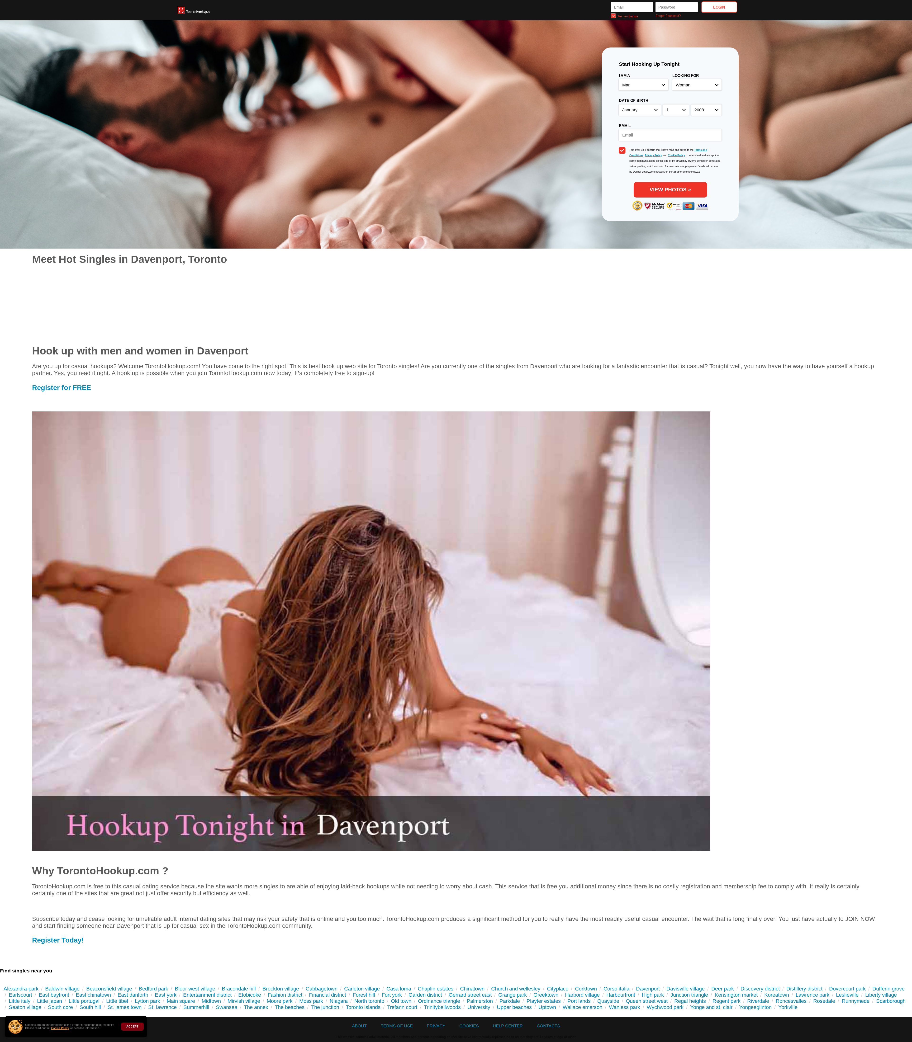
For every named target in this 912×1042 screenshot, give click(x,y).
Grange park (512, 995)
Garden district (425, 995)
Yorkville (788, 1007)
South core (60, 1007)
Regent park (726, 1001)
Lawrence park (812, 995)
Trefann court (402, 1007)
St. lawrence (162, 1007)
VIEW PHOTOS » (670, 190)
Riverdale (758, 1001)
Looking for (685, 76)
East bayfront (54, 995)
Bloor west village (195, 989)
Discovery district (760, 989)
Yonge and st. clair (711, 1007)
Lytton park (147, 1001)
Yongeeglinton (755, 1007)
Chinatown (472, 989)
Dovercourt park (847, 989)
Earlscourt (20, 995)
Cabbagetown (321, 989)
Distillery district (804, 989)
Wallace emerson (582, 1007)
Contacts (548, 1025)
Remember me (627, 16)
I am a (624, 76)
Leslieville (847, 995)
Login (719, 7)
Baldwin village (62, 989)
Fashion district (285, 995)
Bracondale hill (239, 989)
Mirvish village (244, 1001)
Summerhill (196, 1007)
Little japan (49, 1001)
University (478, 1007)
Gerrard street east (470, 995)
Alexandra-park (21, 989)
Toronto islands (363, 1007)
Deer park (722, 989)
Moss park (311, 1001)
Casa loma (398, 989)
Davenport (648, 989)
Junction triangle (689, 995)
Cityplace (557, 989)
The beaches (289, 1007)
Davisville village (685, 989)
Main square (181, 1001)
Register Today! (58, 940)
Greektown (545, 995)
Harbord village (582, 995)
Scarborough (891, 1001)
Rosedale (824, 1001)
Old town (401, 1001)
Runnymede (855, 1001)
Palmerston (480, 1001)
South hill (90, 1007)
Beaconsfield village (109, 989)
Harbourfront (620, 995)
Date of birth (633, 101)
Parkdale (509, 1001)
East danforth (133, 995)
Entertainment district (207, 995)
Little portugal (84, 1001)
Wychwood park (665, 1007)
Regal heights (690, 1001)
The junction (325, 1007)
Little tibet (117, 1001)
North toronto (369, 1001)
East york (165, 995)
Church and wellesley (515, 989)
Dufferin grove (888, 989)
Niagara (339, 1001)
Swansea (226, 1007)
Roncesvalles (791, 1001)
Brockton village (280, 989)
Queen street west (647, 1001)
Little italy (19, 1001)
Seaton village (25, 1007)
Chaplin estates (435, 989)
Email (625, 126)
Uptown (547, 1007)
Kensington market (736, 995)
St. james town (125, 1007)
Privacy (436, 1025)
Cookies (469, 1025)
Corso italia (616, 989)
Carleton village (362, 989)
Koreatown (776, 995)
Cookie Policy (60, 1028)
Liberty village (881, 995)
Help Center (508, 1025)
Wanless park (624, 1007)
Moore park (280, 1001)
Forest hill (364, 995)
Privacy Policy (653, 155)
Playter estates (544, 1001)
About (359, 1025)
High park (653, 995)
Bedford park (153, 989)
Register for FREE (61, 387)
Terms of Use (397, 1025)
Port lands (579, 1001)
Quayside (608, 1001)
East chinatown (93, 995)
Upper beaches (514, 1007)
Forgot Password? (668, 16)
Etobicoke (249, 995)
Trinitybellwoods (442, 1007)
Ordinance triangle (439, 1001)
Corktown (586, 989)
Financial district (327, 995)
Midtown (211, 1001)
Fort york (392, 995)
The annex (256, 1007)
